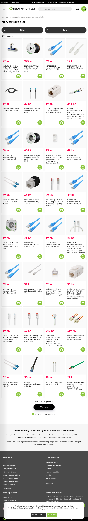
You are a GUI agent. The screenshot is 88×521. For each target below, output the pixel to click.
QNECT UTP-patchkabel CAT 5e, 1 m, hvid (54, 383)
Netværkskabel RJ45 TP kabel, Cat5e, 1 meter (11, 110)
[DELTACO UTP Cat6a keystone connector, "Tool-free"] (33, 182)
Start (3, 17)
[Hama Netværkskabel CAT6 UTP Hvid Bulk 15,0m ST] (11, 182)
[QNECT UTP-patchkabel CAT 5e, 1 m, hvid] (54, 365)
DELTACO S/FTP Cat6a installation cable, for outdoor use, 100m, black (32, 69)
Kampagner (7, 488)
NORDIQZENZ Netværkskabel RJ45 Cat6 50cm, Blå (31, 244)
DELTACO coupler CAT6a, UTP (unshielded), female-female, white (54, 110)
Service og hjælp (52, 462)
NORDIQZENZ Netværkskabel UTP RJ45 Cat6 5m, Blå (53, 68)
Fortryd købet (51, 478)
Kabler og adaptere (27, 17)
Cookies (48, 475)
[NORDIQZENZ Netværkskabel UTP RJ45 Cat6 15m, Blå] (76, 138)
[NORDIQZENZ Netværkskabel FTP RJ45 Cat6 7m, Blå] (11, 271)
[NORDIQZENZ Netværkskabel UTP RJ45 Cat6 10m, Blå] (76, 182)
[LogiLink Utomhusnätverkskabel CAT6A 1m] (33, 365)
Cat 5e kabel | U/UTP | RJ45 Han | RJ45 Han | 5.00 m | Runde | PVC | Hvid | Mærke (11, 338)
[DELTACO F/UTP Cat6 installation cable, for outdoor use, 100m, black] (33, 138)
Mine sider (4, 2)
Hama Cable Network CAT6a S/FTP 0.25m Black (32, 110)
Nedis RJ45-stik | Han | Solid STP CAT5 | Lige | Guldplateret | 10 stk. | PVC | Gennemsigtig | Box (55, 292)
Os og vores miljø (9, 501)
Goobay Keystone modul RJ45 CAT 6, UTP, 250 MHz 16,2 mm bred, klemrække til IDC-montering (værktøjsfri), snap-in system (76, 294)
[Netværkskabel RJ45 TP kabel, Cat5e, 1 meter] (11, 91)
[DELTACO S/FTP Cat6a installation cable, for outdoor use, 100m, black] (33, 48)
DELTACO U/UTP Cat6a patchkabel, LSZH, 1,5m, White (33, 291)
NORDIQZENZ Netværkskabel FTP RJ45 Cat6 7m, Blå (10, 291)
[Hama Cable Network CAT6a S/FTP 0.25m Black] (33, 91)
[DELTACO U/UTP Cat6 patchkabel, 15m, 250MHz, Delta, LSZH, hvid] (11, 225)
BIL (4, 462)
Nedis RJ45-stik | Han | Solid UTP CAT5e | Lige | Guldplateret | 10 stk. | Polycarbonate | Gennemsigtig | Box (54, 159)
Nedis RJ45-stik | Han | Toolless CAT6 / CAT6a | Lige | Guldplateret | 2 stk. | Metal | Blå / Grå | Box (12, 69)
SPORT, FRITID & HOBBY (10, 478)
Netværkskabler (39, 17)
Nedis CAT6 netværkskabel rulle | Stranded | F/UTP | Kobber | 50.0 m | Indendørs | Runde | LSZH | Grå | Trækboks (54, 340)
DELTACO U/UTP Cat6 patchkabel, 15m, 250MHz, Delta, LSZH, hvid (10, 245)
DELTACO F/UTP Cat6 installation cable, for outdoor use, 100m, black (32, 158)
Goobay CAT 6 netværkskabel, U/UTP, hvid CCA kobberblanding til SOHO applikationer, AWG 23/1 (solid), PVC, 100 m (76, 113)
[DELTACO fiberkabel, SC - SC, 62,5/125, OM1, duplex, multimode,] (76, 318)
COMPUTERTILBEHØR (13, 17)
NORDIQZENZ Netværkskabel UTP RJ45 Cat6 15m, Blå (74, 157)
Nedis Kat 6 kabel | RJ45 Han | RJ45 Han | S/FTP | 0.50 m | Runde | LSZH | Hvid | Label (33, 338)
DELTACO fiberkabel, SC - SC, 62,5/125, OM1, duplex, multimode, (75, 337)
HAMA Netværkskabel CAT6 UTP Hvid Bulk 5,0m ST (10, 384)
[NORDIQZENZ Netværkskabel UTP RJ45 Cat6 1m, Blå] (54, 225)
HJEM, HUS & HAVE (9, 472)
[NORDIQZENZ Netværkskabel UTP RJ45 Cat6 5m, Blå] (54, 48)
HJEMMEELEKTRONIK (9, 466)
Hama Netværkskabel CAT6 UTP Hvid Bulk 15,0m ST (10, 202)
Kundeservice (14, 2)
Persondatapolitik (52, 472)
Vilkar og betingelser (53, 466)
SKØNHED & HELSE (9, 485)
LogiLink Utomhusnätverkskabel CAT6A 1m (32, 384)
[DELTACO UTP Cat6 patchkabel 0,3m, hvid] (76, 48)
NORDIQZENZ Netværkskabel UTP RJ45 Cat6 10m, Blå (74, 202)
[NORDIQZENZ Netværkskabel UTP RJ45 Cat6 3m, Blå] (11, 138)
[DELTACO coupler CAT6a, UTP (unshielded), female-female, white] (54, 91)
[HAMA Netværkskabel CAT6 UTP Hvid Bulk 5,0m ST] (11, 365)
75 (46, 414)
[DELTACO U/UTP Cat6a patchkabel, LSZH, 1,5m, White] (33, 271)
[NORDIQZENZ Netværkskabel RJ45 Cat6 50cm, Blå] (33, 225)
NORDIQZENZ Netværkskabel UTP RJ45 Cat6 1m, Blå (53, 244)
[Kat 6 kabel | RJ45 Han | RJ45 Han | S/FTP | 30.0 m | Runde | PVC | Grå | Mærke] (54, 182)
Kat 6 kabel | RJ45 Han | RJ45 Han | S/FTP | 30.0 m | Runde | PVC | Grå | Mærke (54, 203)
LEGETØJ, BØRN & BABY (10, 482)
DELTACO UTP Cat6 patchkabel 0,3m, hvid (75, 67)
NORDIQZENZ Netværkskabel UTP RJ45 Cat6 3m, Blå (10, 157)
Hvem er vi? (7, 497)
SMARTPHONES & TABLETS (11, 475)
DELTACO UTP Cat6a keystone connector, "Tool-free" (31, 202)
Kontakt (48, 469)
